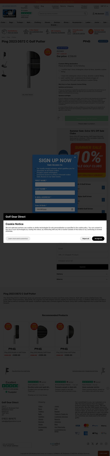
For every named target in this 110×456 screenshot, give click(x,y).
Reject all (85, 238)
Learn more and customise (18, 238)
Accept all (98, 238)
